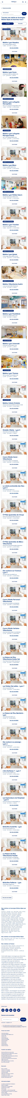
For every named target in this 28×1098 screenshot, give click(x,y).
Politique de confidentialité (6, 1086)
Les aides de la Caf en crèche (7, 1076)
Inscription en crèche (5, 1074)
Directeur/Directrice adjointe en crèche (9, 1053)
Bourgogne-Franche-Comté (7, 950)
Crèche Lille (3, 1035)
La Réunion (16, 950)
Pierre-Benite (8, 923)
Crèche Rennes (4, 1044)
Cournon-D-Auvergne (5, 917)
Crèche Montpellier (5, 1039)
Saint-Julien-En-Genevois (6, 927)
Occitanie (12, 948)
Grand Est (16, 949)
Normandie (17, 947)
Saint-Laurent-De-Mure (17, 927)
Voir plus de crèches (7, 897)
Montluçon (3, 911)
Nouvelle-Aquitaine (5, 948)
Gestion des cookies (5, 1095)
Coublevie (17, 916)
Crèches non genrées (5, 1071)
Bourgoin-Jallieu (4, 915)
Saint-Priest (16, 911)
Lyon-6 (2, 921)
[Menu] (2, 2)
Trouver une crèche (7, 8)
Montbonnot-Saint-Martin (18, 921)
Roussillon (17, 925)
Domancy (21, 917)
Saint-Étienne (19, 926)
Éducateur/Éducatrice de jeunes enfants (9, 1055)
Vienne (15, 931)
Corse (2, 951)
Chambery (13, 915)
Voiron (19, 931)
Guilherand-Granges (5, 920)
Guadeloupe (21, 950)
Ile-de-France (12, 947)
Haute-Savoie (7, 938)
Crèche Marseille (4, 1038)
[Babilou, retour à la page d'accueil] (14, 2)
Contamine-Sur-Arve (5, 916)
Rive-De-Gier (11, 925)
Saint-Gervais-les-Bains (6, 912)
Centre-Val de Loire (20, 945)
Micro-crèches (4, 1068)
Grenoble (8, 911)
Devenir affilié (4, 1092)
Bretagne (13, 945)
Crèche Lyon (4, 1036)
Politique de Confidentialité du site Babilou (12, 1026)
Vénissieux (20, 912)
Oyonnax (3, 923)
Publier (13, 923)
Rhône (17, 938)
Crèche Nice (3, 1041)
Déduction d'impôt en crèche (7, 1073)
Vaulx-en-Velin (14, 912)
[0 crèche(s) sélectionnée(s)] (23, 2)
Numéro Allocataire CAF (6, 1077)
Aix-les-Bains (4, 914)
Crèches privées (4, 1072)
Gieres (20, 919)
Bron (10, 915)
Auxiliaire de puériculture (6, 1054)
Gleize (23, 919)
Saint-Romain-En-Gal (5, 930)
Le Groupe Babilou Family (6, 1093)
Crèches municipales (5, 1069)
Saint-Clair (13, 926)
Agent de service (4, 1059)
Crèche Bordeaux (4, 1033)
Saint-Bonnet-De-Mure (6, 926)
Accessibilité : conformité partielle (8, 1090)
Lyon (12, 911)
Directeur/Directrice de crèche (7, 1052)
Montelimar (3, 922)
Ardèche (10, 939)
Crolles (10, 932)
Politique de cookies (5, 1087)
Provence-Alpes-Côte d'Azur (7, 949)
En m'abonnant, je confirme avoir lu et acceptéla (14, 1026)
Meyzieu (10, 921)
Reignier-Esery (18, 923)
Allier (2, 938)
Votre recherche (6, 12)
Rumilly (21, 925)
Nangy (13, 922)
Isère (11, 938)
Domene (3, 919)
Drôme (6, 939)
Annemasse (14, 914)
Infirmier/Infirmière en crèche (7, 1060)
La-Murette (21, 920)
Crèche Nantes (4, 1040)
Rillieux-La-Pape (4, 925)
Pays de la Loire (17, 948)
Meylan (6, 921)
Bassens (19, 914)
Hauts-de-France (4, 947)
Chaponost (19, 915)
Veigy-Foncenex (4, 932)
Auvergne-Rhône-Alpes (6, 945)
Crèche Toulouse (4, 1045)
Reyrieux (24, 923)
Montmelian (9, 922)
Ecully (20, 911)
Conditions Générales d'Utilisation (8, 1083)
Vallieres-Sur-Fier (4, 931)
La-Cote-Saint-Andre (14, 920)
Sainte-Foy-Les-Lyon (15, 930)
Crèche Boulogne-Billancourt (7, 1034)
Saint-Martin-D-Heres (5, 928)
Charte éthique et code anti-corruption (9, 1091)
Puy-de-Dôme (22, 938)
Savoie (2, 939)
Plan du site (3, 1088)
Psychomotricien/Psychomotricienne (9, 1058)
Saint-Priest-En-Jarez (15, 928)
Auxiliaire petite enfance (6, 1057)
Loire (14, 938)
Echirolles (8, 919)
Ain (13, 939)
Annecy (23, 911)
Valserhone (11, 931)
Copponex (13, 916)
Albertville (9, 914)
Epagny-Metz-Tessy (14, 919)
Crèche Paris (4, 1043)
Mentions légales (4, 1085)
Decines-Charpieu (14, 917)
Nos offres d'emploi (5, 1062)
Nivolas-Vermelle (19, 922)
